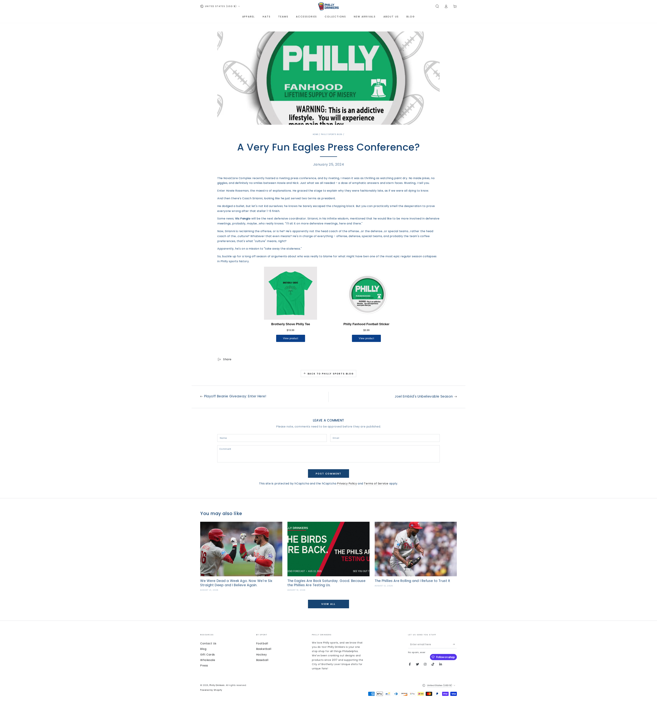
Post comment (329, 473)
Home (315, 134)
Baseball (262, 660)
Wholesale (207, 660)
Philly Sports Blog (331, 134)
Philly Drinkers (217, 685)
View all (328, 604)
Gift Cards (207, 655)
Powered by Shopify (211, 690)
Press (204, 665)
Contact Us (208, 643)
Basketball (263, 649)
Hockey (261, 655)
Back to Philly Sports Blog (331, 373)
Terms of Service (376, 483)
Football (262, 643)
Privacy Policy (347, 483)
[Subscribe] (455, 644)
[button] (437, 6)
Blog (203, 649)
